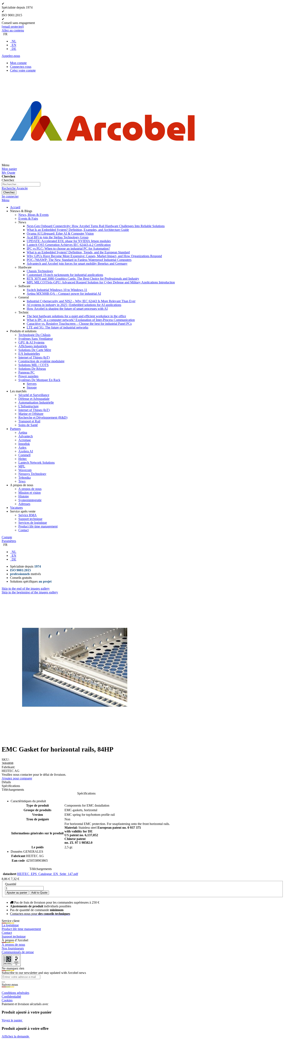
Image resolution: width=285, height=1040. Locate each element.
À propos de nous (13, 944)
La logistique (10, 925)
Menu (5, 200)
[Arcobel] (102, 165)
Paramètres (9, 541)
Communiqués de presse (18, 952)
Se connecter (10, 196)
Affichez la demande (16, 1036)
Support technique (14, 936)
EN (14, 45)
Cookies (7, 1000)
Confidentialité (11, 996)
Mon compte (18, 63)
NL (14, 41)
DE (14, 48)
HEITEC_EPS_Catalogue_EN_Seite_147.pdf (47, 874)
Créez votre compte (23, 70)
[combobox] (21, 184)
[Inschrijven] (3, 982)
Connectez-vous (20, 66)
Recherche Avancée (15, 188)
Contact (7, 932)
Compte (7, 537)
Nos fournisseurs (13, 948)
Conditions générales (15, 993)
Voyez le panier (12, 1020)
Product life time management (21, 929)
